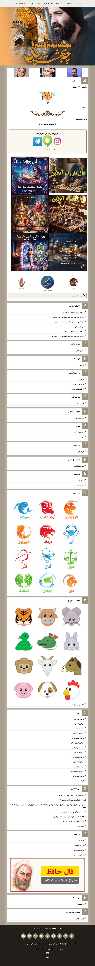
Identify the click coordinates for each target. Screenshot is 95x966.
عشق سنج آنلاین (79, 466)
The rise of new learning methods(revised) (73, 800)
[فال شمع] (30, 214)
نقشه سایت (35, 948)
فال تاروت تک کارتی (78, 733)
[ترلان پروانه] (47, 73)
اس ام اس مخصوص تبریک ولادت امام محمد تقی (69, 321)
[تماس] (47, 936)
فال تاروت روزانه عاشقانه (76, 771)
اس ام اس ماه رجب (78, 326)
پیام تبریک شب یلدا (78, 854)
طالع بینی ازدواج (79, 418)
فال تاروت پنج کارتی (78, 747)
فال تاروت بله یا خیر (78, 776)
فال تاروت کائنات (79, 728)
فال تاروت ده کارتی (78, 761)
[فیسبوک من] (59, 936)
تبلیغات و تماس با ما (21, 3)
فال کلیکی (81, 451)
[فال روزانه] (30, 176)
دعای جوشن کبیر (79, 432)
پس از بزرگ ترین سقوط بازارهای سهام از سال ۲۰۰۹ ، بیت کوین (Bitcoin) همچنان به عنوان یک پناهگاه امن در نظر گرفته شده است (48, 806)
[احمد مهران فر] (74, 73)
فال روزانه (59, 3)
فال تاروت (69, 3)
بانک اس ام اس (47, 3)
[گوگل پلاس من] (35, 936)
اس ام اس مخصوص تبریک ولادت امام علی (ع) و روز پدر (67, 336)
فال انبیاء (81, 365)
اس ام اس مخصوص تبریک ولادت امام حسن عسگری (68, 317)
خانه (86, 3)
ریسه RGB (81, 480)
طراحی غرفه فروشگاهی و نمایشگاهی (73, 821)
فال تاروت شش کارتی (77, 752)
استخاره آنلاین (35, 3)
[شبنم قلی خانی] (21, 73)
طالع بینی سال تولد (78, 704)
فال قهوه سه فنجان (78, 384)
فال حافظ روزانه (79, 845)
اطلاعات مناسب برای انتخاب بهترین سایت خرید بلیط (68, 816)
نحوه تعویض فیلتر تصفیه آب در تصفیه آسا (71, 795)
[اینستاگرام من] (53, 936)
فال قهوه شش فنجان (78, 389)
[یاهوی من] (71, 936)
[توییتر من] (41, 936)
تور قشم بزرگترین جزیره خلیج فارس (73, 811)
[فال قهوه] (68, 214)
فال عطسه (81, 904)
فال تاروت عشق (79, 766)
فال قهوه (81, 379)
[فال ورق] (30, 252)
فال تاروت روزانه (79, 719)
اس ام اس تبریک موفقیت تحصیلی (74, 331)
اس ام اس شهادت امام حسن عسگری (73, 312)
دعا (42, 124)
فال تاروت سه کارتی (78, 738)
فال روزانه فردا (79, 918)
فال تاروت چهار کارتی (77, 742)
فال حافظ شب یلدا (78, 850)
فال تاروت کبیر (79, 723)
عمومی (75, 295)
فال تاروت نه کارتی (78, 757)
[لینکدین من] (23, 936)
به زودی (17, 21)
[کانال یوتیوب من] (29, 936)
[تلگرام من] (65, 936)
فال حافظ (78, 3)
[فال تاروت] (68, 176)
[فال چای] (68, 252)
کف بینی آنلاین (80, 403)
